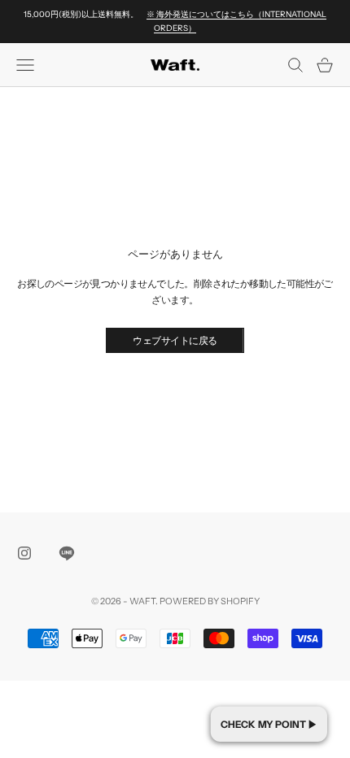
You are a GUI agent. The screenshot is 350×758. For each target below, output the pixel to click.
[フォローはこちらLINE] (67, 553)
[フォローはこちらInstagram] (24, 553)
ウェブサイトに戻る (175, 340)
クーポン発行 (269, 724)
